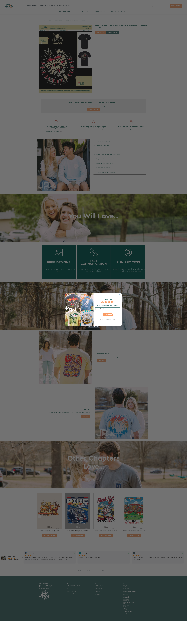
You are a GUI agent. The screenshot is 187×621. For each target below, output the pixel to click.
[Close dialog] (120, 295)
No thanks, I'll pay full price (107, 319)
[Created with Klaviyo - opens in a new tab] (93, 327)
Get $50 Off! (108, 314)
